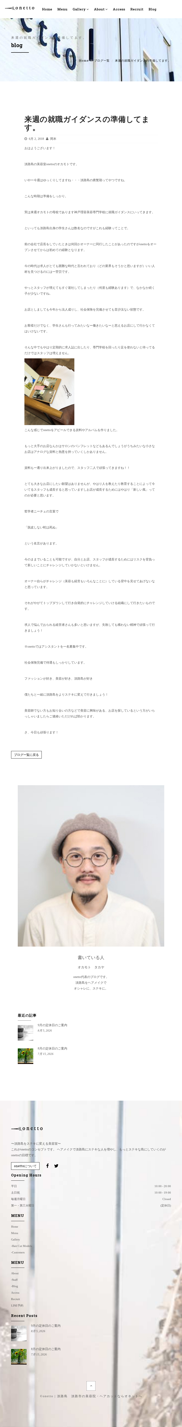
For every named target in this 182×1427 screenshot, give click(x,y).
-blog (14, 1286)
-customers (18, 1252)
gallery (15, 1239)
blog (152, 9)
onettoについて (25, 1166)
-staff (14, 1279)
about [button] (99, 9)
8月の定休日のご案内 (52, 1048)
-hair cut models (21, 1245)
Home (84, 60)
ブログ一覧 (102, 60)
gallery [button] (79, 9)
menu (62, 9)
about (15, 1273)
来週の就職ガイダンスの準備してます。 (87, 123)
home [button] (47, 9)
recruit (136, 9)
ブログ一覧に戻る (26, 755)
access (119, 9)
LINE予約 (17, 1305)
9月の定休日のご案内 (52, 1025)
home (14, 1226)
